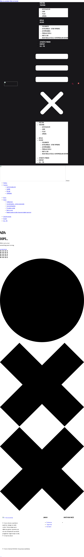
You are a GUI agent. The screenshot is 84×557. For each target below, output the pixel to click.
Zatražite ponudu (45, 42)
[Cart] (78, 83)
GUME (43, 11)
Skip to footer (14, 1)
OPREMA (44, 16)
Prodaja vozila (46, 33)
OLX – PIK (42, 46)
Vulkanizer (45, 26)
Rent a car (45, 35)
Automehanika (46, 31)
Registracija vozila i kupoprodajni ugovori (55, 38)
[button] (52, 84)
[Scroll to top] (1, 556)
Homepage (3, 249)
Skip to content (5, 1)
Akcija (42, 20)
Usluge (42, 22)
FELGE (44, 14)
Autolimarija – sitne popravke (51, 29)
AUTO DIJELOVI (46, 9)
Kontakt (42, 44)
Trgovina (42, 5)
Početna (42, 3)
